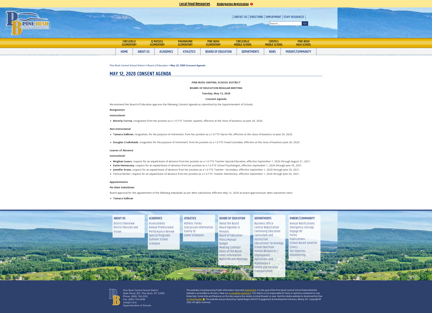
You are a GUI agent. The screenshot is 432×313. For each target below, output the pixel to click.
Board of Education (218, 51)
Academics (166, 51)
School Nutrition (264, 247)
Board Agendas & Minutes (229, 229)
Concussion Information (198, 227)
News (272, 51)
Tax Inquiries (297, 251)
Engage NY (296, 231)
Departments (250, 51)
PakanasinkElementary (185, 43)
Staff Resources (294, 17)
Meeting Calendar (230, 248)
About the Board (229, 224)
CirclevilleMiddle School (243, 43)
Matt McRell (250, 290)
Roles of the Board (230, 251)
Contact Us (240, 17)
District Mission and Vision (126, 229)
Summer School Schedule (158, 241)
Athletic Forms (193, 224)
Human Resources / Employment (266, 253)
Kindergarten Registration (233, 4)
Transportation (263, 271)
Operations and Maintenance (263, 261)
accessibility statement (240, 293)
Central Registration (266, 227)
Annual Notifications (302, 224)
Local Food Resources (194, 4)
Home (124, 51)
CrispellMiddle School (274, 43)
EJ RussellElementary (157, 43)
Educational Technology (269, 243)
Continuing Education (267, 231)
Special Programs (159, 236)
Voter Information (230, 255)
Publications (297, 239)
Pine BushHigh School (303, 43)
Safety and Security (266, 267)
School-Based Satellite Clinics (303, 245)
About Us (144, 51)
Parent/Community (298, 51)
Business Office (263, 224)
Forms (293, 235)
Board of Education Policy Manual (230, 238)
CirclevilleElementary (129, 43)
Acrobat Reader (194, 299)
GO (305, 23)
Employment (273, 17)
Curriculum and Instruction (263, 237)
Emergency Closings (302, 227)
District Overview (124, 224)
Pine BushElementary (213, 43)
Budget (223, 244)
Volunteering (298, 255)
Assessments (157, 224)
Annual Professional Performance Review (161, 229)
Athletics (189, 51)
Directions (256, 17)
